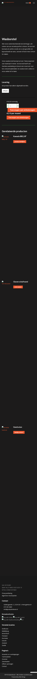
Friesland (4, 636)
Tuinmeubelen (6, 657)
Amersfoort (5, 633)
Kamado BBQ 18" (19, 136)
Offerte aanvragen (7, 664)
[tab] (18, 77)
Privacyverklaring (7, 593)
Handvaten (17, 427)
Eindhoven (5, 629)
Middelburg (5, 631)
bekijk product (19, 432)
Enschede (5, 638)
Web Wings (22, 677)
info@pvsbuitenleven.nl (11, 609)
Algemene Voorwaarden (9, 596)
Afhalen (5, 91)
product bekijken (20, 141)
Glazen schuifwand (20, 282)
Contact (4, 666)
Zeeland (4, 643)
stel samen (18, 287)
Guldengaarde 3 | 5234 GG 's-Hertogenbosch (17, 605)
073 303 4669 (7, 607)
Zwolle (4, 645)
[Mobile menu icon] (34, 3)
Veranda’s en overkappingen (10, 654)
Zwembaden (6, 661)
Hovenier (4, 659)
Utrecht (4, 641)
